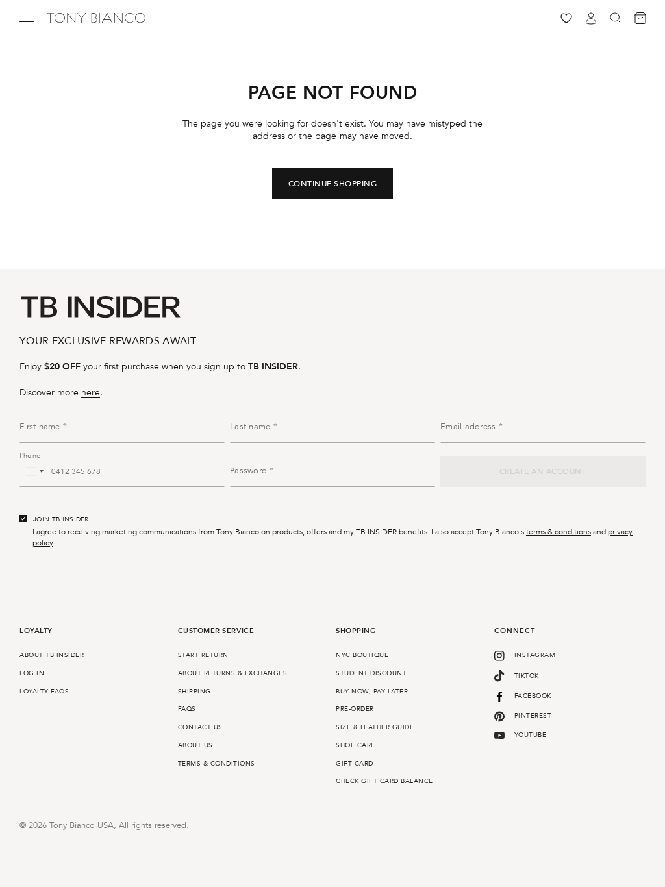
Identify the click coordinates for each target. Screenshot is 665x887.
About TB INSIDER (51, 655)
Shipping (194, 691)
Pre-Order (355, 709)
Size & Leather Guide (375, 727)
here (90, 392)
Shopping (356, 631)
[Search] (615, 18)
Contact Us (200, 727)
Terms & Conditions (216, 763)
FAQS (187, 709)
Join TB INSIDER (61, 519)
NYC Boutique (362, 655)
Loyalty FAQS (44, 691)
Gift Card (354, 763)
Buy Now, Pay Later (372, 691)
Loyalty (36, 631)
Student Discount (371, 673)
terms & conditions (558, 532)
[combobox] (33, 471)
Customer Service (216, 631)
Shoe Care (355, 745)
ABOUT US (195, 745)
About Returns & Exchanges (233, 673)
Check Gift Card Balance (384, 781)
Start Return (203, 655)
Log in (31, 673)
